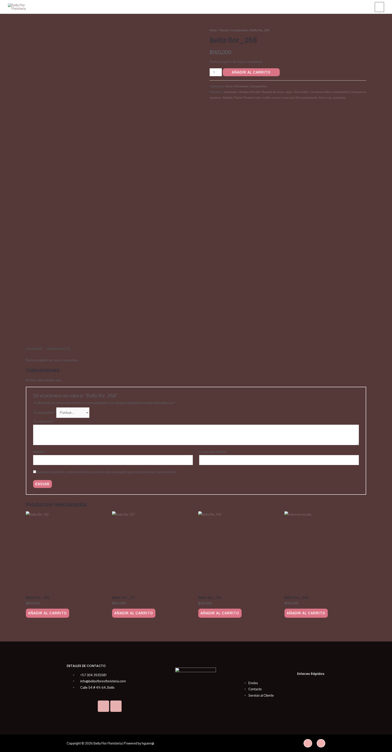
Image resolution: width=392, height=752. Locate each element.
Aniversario (241, 86)
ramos (276, 98)
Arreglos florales (249, 92)
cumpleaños (341, 92)
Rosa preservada (307, 98)
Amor (229, 86)
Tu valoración (44, 421)
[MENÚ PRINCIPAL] (379, 7)
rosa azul (288, 98)
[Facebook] (103, 706)
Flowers (248, 98)
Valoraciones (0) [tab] (58, 348)
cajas (288, 92)
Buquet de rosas (273, 92)
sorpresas (339, 98)
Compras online (320, 92)
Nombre (40, 452)
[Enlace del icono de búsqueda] (366, 6)
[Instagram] (116, 706)
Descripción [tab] (34, 348)
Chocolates (301, 92)
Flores (238, 98)
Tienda (223, 30)
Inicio (213, 30)
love (258, 98)
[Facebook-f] (321, 743)
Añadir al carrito (251, 72)
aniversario (230, 92)
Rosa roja (325, 98)
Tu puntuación (44, 412)
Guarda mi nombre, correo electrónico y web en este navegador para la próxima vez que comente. (107, 472)
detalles (227, 98)
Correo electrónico (213, 452)
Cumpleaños (239, 30)
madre (266, 98)
